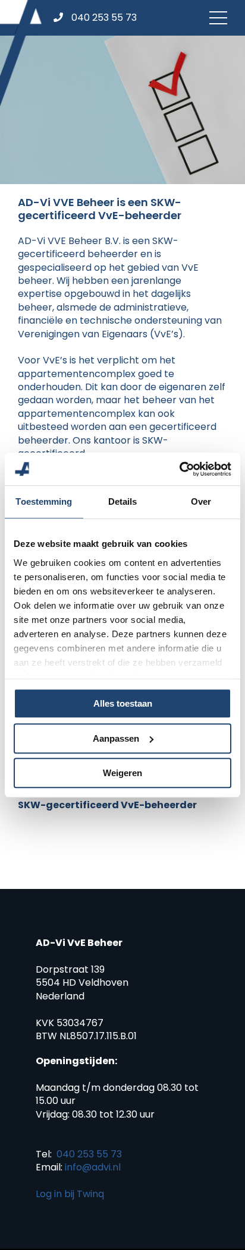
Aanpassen (116, 738)
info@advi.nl (93, 1167)
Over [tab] (201, 501)
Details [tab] (122, 501)
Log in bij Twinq (70, 1194)
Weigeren (122, 773)
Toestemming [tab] (43, 501)
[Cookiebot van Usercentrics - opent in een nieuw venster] (179, 469)
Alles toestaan (122, 703)
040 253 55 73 (89, 1154)
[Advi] (21, 53)
